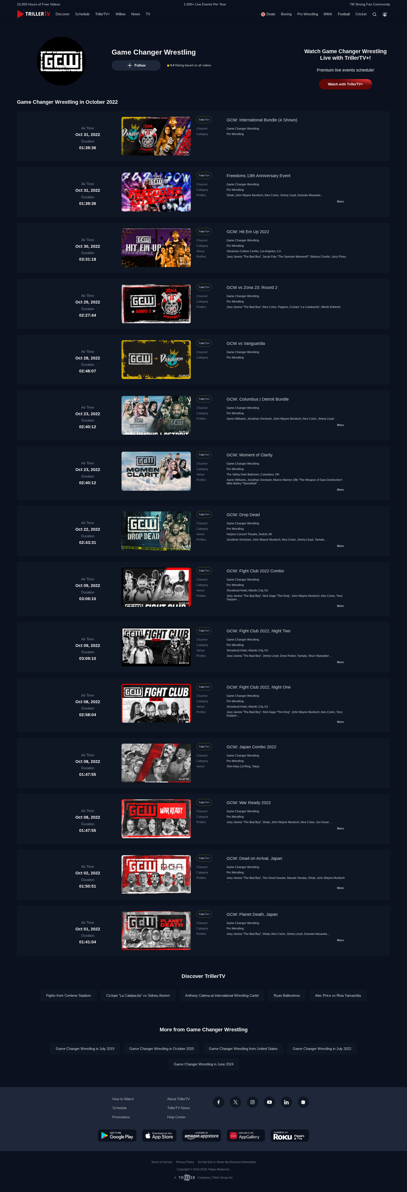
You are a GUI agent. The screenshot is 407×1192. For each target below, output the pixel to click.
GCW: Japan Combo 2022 (251, 747)
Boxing (286, 14)
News (135, 14)
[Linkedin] (286, 1102)
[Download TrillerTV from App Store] (159, 1135)
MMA (328, 14)
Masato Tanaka (297, 878)
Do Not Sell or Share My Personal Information (227, 1162)
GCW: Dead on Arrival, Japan (254, 858)
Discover (62, 14)
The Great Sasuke (274, 878)
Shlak (230, 195)
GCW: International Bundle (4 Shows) (262, 120)
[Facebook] (218, 1102)
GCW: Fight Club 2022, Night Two (258, 631)
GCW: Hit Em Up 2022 (248, 231)
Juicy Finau (338, 256)
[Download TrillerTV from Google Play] (117, 1135)
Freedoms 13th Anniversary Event (258, 175)
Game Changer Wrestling (243, 128)
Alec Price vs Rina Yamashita (338, 995)
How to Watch (123, 1099)
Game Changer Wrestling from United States (243, 1049)
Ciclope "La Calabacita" (304, 307)
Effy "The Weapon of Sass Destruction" (317, 480)
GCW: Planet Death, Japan (252, 914)
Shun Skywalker (318, 656)
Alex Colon (272, 195)
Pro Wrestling (307, 14)
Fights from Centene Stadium (68, 995)
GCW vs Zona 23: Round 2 (252, 287)
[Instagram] (252, 1102)
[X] (235, 1102)
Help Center (176, 1117)
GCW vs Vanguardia (246, 343)
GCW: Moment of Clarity (250, 455)
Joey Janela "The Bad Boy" (244, 256)
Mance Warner (282, 480)
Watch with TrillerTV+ (345, 84)
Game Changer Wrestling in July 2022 (322, 1049)
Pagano (283, 307)
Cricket (360, 14)
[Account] (385, 14)
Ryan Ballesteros (287, 995)
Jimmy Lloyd (288, 195)
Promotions (121, 1117)
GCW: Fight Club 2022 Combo (255, 571)
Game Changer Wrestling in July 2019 (85, 1049)
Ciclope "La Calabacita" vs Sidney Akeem (138, 995)
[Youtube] (269, 1102)
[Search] (374, 14)
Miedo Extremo (331, 307)
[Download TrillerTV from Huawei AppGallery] (246, 1135)
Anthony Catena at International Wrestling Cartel (222, 995)
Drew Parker (288, 656)
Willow (121, 14)
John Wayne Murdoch (249, 195)
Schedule (82, 14)
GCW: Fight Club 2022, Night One (259, 687)
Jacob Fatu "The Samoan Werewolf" (286, 256)
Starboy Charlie (320, 256)
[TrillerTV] (33, 14)
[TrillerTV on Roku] (290, 1135)
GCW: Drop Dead (243, 514)
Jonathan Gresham (259, 418)
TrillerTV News (178, 1108)
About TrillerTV (178, 1099)
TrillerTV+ (102, 14)
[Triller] (303, 1102)
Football (344, 14)
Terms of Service (161, 1162)
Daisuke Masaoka (309, 195)
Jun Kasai (322, 822)
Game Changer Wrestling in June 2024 (203, 1064)
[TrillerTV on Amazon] (201, 1135)
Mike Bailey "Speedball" (242, 483)
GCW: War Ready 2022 (249, 802)
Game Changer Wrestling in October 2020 (161, 1049)
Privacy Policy (185, 1162)
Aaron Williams (236, 418)
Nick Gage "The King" (276, 596)
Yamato (319, 539)
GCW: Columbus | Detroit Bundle (258, 399)
